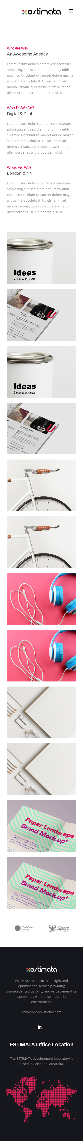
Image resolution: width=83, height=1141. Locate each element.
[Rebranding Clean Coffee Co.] (41, 774)
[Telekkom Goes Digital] (41, 831)
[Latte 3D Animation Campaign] (41, 661)
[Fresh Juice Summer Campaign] (41, 547)
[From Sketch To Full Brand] (41, 604)
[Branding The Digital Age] (41, 263)
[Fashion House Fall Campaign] (41, 434)
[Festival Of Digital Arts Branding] (41, 490)
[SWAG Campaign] (41, 888)
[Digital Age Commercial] (41, 320)
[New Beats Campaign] (41, 717)
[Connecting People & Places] (41, 377)
